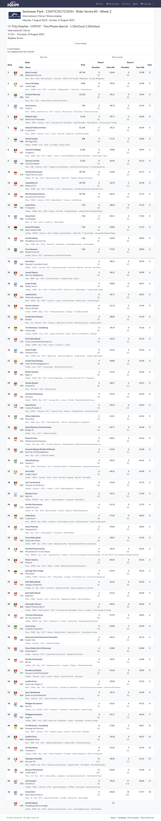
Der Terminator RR (33, 618)
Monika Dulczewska (33, 172)
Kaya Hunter (30, 405)
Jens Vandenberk (32, 482)
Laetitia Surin (31, 294)
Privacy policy (133, 817)
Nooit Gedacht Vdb (33, 230)
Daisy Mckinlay (31, 526)
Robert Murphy (31, 372)
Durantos (29, 397)
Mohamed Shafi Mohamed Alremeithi (41, 637)
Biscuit (28, 662)
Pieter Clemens (31, 560)
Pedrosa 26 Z (30, 186)
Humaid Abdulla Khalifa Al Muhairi (40, 449)
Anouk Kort (30, 216)
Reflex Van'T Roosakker (35, 119)
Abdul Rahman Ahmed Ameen (38, 427)
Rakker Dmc (30, 640)
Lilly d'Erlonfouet (32, 163)
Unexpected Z (31, 529)
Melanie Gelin (31, 116)
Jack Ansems (30, 105)
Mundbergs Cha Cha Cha (35, 241)
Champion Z (30, 750)
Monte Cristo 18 (32, 252)
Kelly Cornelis (31, 72)
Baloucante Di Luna (33, 75)
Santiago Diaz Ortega (34, 571)
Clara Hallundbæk (33, 537)
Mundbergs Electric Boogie (36, 805)
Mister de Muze (31, 308)
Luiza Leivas (30, 626)
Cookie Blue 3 (31, 772)
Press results (117, 57)
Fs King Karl (30, 208)
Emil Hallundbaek (32, 339)
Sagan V (28, 717)
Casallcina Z (30, 130)
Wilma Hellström (32, 416)
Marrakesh (29, 573)
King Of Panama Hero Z (35, 607)
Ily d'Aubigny (30, 219)
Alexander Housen (33, 604)
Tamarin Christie (32, 161)
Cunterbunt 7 (30, 518)
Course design (80, 43)
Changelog (121, 817)
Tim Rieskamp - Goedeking (36, 327)
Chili (27, 97)
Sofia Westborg (32, 460)
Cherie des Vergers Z (34, 297)
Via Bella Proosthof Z (34, 629)
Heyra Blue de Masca (34, 795)
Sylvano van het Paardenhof (36, 673)
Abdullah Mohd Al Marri (35, 127)
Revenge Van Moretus (34, 728)
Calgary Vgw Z (31, 474)
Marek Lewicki (31, 139)
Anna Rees (29, 261)
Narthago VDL (31, 141)
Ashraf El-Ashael (32, 227)
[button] (146, 3)
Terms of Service (147, 817)
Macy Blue (29, 419)
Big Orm (28, 496)
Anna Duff (29, 471)
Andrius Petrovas (32, 94)
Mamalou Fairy (31, 352)
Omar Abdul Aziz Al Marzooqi (38, 648)
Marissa (28, 562)
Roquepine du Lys (32, 739)
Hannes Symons (32, 305)
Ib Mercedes (30, 330)
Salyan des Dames (32, 540)
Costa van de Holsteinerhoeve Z (38, 341)
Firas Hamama (31, 249)
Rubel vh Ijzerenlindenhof (35, 695)
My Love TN (30, 761)
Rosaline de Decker (33, 670)
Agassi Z (28, 375)
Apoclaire (29, 596)
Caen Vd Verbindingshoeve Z (37, 363)
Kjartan (28, 706)
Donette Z (29, 463)
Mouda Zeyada (31, 383)
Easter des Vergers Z (34, 684)
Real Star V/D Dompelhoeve (36, 452)
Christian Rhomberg (34, 394)
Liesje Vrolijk (30, 283)
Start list (43, 57)
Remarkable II (31, 651)
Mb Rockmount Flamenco (35, 441)
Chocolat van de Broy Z (34, 485)
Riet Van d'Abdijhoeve (34, 275)
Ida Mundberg (31, 238)
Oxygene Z (29, 152)
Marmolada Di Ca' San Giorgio (37, 551)
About (113, 817)
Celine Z (28, 108)
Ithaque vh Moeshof (33, 585)
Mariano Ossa (31, 493)
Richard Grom (31, 438)
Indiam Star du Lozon (34, 174)
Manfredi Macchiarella (35, 549)
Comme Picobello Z (33, 408)
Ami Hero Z (30, 783)
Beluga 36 (29, 430)
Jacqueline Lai (31, 183)
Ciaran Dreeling (32, 83)
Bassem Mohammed (34, 770)
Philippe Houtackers (33, 703)
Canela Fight (30, 86)
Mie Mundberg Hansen (35, 194)
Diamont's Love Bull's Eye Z (36, 264)
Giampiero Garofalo (33, 758)
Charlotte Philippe (33, 149)
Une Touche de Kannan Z (35, 197)
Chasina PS (29, 386)
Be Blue (28, 319)
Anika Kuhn (30, 205)
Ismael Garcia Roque (34, 316)
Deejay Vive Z (31, 286)
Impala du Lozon (32, 507)
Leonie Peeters (31, 272)
